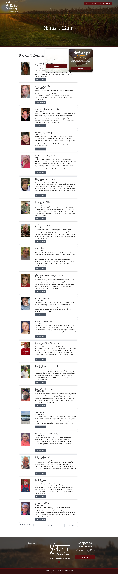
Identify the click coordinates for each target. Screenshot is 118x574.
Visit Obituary (40, 79)
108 (69, 525)
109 (73, 525)
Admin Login (66, 572)
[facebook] (59, 562)
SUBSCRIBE (56, 66)
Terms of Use (59, 572)
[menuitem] (49, 8)
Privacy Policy (52, 572)
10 (62, 525)
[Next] (76, 525)
